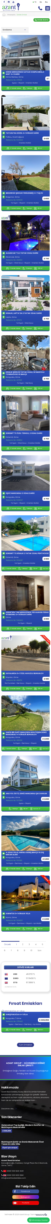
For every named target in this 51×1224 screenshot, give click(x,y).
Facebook (25, 1191)
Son (39, 950)
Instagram (25, 1197)
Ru (46, 2)
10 (31, 950)
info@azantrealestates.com (13, 1178)
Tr (35, 2)
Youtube (25, 1202)
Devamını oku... (7, 1108)
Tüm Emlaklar (25, 1044)
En (41, 2)
